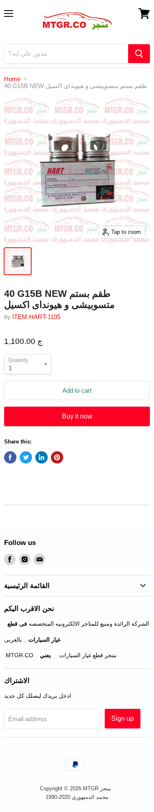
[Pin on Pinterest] (57, 457)
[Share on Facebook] (10, 457)
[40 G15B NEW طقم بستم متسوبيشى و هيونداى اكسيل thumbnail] (18, 261)
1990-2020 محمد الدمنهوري (77, 797)
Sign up (122, 718)
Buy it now (77, 416)
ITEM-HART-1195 (36, 316)
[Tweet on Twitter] (26, 457)
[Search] (139, 53)
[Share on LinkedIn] (41, 457)
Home (12, 78)
